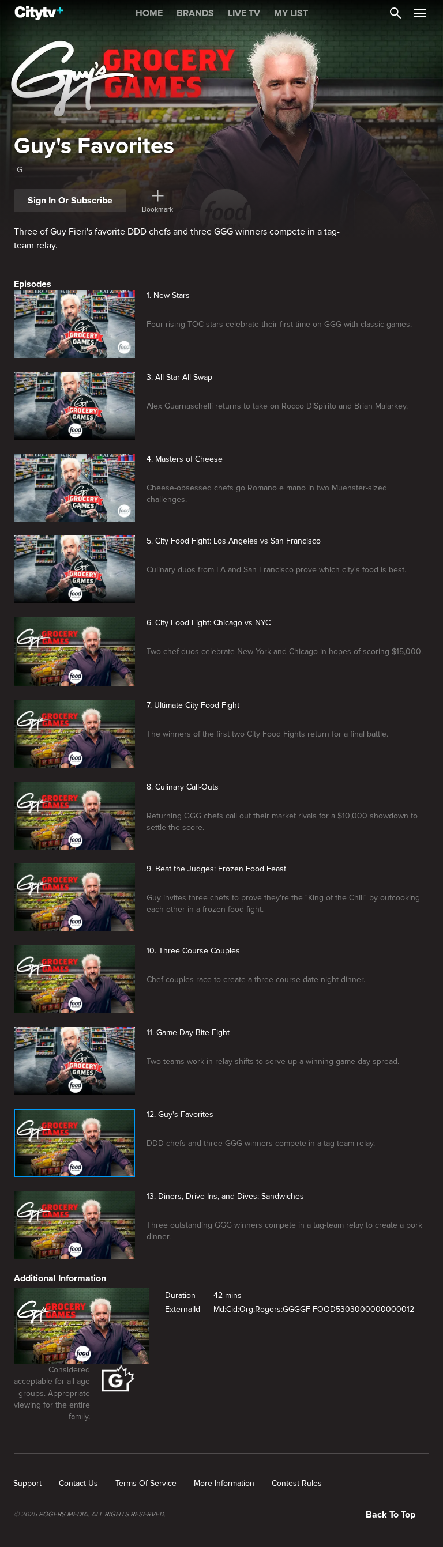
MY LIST (291, 13)
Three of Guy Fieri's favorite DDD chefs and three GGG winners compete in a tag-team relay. (177, 238)
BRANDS (195, 13)
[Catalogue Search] (395, 13)
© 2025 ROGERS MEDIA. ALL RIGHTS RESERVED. (90, 1515)
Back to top (390, 1514)
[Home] (39, 13)
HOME (149, 13)
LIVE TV (244, 13)
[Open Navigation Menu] (420, 13)
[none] (27, 1483)
